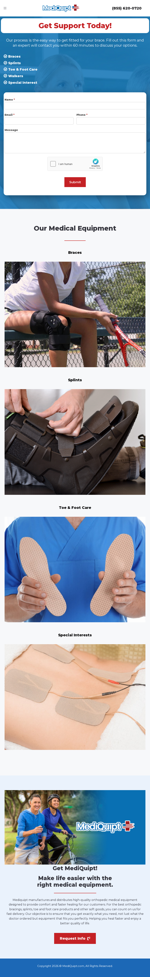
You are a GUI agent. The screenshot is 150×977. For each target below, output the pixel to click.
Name (10, 99)
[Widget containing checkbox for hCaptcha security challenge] (75, 164)
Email (9, 114)
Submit (75, 182)
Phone (81, 114)
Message (11, 130)
